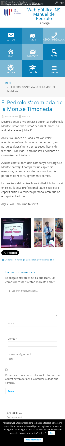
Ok (51, 433)
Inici (8, 83)
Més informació (33, 440)
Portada (18, 259)
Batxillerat (31, 259)
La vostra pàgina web (20, 354)
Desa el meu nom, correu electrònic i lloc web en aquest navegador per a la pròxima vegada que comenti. (32, 379)
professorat (43, 259)
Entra (61, 3)
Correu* (12, 338)
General (8, 259)
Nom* (11, 323)
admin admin (11, 116)
